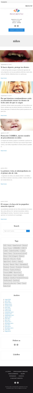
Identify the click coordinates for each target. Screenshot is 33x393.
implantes (20, 261)
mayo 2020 (8, 299)
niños (17, 264)
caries (10, 248)
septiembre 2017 (9, 315)
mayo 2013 (8, 331)
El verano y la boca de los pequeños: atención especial (15, 205)
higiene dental (7, 261)
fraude (18, 258)
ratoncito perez (17, 272)
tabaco (19, 283)
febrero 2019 (8, 304)
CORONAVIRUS (16, 248)
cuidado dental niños (14, 250)
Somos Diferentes (13, 373)
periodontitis (19, 267)
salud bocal (20, 275)
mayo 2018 (8, 309)
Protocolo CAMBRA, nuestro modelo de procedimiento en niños (15, 136)
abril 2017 (7, 320)
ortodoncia (6, 267)
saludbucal (6, 277)
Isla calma (6, 264)
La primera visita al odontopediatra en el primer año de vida (16, 172)
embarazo (21, 256)
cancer (5, 248)
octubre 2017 (8, 314)
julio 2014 (7, 325)
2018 (5, 245)
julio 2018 (7, 307)
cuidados (23, 250)
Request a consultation (16, 30)
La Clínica (8, 371)
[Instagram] (18, 26)
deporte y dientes (8, 253)
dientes (5, 256)
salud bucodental (8, 280)
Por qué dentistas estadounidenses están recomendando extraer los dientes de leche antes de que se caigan (16, 100)
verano (24, 283)
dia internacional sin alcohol (20, 253)
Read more (4, 78)
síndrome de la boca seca (10, 283)
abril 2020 (7, 301)
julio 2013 (7, 329)
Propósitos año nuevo (15, 269)
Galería (23, 373)
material (12, 264)
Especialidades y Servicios (20, 371)
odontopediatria (23, 264)
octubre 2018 (8, 306)
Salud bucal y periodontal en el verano (19, 277)
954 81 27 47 (28, 6)
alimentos (25, 245)
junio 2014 (7, 326)
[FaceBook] (15, 26)
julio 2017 (7, 318)
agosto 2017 (8, 317)
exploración (6, 258)
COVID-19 (24, 248)
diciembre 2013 (9, 328)
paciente (12, 267)
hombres (14, 261)
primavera (6, 269)
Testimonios (12, 376)
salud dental (16, 280)
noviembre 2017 (9, 312)
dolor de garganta (13, 256)
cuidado (5, 250)
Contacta (21, 376)
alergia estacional (17, 245)
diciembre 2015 (9, 323)
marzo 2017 (8, 321)
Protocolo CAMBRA (8, 272)
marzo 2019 (8, 302)
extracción (13, 258)
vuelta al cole (7, 286)
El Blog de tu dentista (16, 378)
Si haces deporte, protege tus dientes (15, 67)
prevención (25, 267)
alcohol (9, 245)
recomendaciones (8, 275)
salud (15, 275)
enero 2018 (8, 310)
